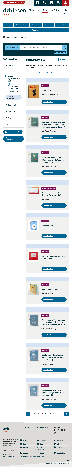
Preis (7, 124)
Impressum (49, 463)
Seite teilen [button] (26, 427)
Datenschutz (56, 463)
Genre (8, 72)
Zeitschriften (21, 25)
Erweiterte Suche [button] (60, 52)
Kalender (35, 25)
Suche (44, 5)
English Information (40, 448)
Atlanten (47, 25)
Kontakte (43, 440)
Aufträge (55, 10)
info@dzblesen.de (8, 454)
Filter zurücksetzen (11, 97)
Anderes (35, 30)
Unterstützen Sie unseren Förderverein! (32, 457)
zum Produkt (48, 102)
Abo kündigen (61, 453)
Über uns (66, 11)
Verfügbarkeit (11, 118)
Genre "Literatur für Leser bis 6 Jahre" (38, 73)
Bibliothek (51, 5)
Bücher (7, 25)
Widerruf (59, 447)
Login (65, 5)
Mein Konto (60, 440)
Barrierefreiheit (65, 463)
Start (37, 5)
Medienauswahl (12, 111)
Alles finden (12, 47)
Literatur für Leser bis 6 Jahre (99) (14, 88)
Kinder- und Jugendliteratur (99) (14, 78)
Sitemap (42, 453)
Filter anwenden (14, 132)
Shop (58, 5)
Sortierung (64, 59)
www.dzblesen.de (8, 456)
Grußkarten (61, 25)
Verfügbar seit (11, 105)
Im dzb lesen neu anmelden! (15, 2)
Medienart (10, 65)
